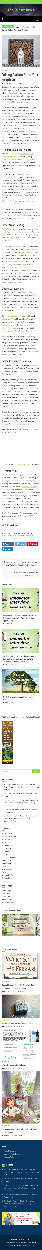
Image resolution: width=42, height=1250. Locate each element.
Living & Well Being (18, 535)
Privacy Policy (7, 899)
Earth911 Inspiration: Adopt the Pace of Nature (18, 698)
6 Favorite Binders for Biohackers (14, 1065)
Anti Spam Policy (8, 1157)
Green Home (6, 860)
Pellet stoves (7, 229)
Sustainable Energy (9, 875)
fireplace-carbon (24, 533)
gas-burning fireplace (21, 215)
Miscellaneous (7, 869)
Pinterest (33, 544)
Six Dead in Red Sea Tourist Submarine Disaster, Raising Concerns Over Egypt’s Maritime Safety (19, 818)
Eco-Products (7, 833)
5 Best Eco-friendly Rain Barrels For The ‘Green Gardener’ (21, 926)
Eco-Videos (6, 851)
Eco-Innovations (8, 845)
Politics (4, 872)
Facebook (8, 544)
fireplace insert (27, 252)
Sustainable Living (9, 878)
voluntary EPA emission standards (23, 267)
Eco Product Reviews (20, 919)
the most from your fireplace (15, 316)
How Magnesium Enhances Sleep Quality (17, 1023)
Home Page (6, 891)
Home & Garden (7, 535)
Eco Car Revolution (9, 836)
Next (37, 924)
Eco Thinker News (21, 10)
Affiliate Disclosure (9, 902)
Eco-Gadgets (7, 839)
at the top (21, 412)
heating (33, 533)
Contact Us (6, 894)
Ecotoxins (5, 854)
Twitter (21, 544)
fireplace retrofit (11, 261)
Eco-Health (6, 842)
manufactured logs (9, 328)
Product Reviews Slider (11, 910)
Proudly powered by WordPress (17, 1242)
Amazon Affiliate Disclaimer (12, 1154)
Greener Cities (7, 863)
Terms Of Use (7, 897)
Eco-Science (5, 70)
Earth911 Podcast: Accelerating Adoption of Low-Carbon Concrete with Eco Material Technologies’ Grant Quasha (19, 659)
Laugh (4, 866)
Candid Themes (28, 1245)
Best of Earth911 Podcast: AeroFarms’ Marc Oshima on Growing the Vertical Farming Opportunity (19, 618)
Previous (5, 924)
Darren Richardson (24, 464)
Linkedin (7, 549)
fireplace (16, 533)
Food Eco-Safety (8, 857)
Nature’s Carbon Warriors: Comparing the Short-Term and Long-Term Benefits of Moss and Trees (21, 787)
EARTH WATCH (7, 533)
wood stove (29, 535)
